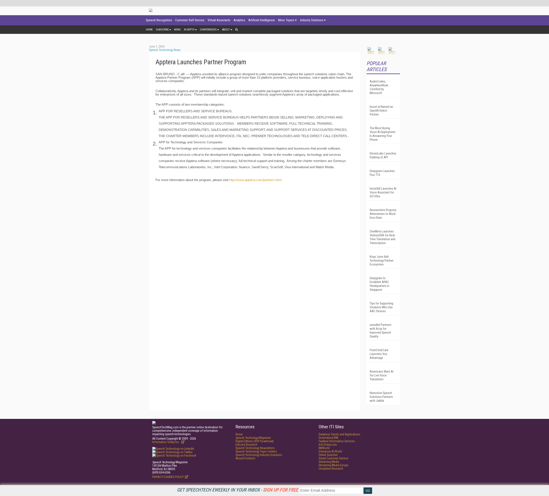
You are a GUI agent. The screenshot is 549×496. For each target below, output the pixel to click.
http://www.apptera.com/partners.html (255, 180)
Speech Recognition (159, 20)
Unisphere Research (331, 468)
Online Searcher (328, 455)
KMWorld (324, 448)
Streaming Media (329, 461)
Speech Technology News (165, 50)
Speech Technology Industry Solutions (258, 455)
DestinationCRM (328, 437)
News (177, 29)
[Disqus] (254, 238)
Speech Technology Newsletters (255, 448)
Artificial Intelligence (261, 20)
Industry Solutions (311, 20)
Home (149, 29)
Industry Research (246, 444)
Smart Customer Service (333, 458)
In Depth (189, 29)
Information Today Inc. (166, 442)
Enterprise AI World (330, 451)
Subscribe (162, 29)
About (226, 29)
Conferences (208, 29)
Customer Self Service (189, 20)
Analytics (239, 20)
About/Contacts (245, 458)
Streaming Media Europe (333, 465)
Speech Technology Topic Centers (256, 451)
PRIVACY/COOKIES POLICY (168, 477)
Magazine (253, 437)
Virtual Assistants (219, 20)
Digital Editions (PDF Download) (254, 441)
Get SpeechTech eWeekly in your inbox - (237, 490)
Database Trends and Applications (339, 434)
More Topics (286, 20)
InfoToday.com (328, 444)
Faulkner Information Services (337, 441)
